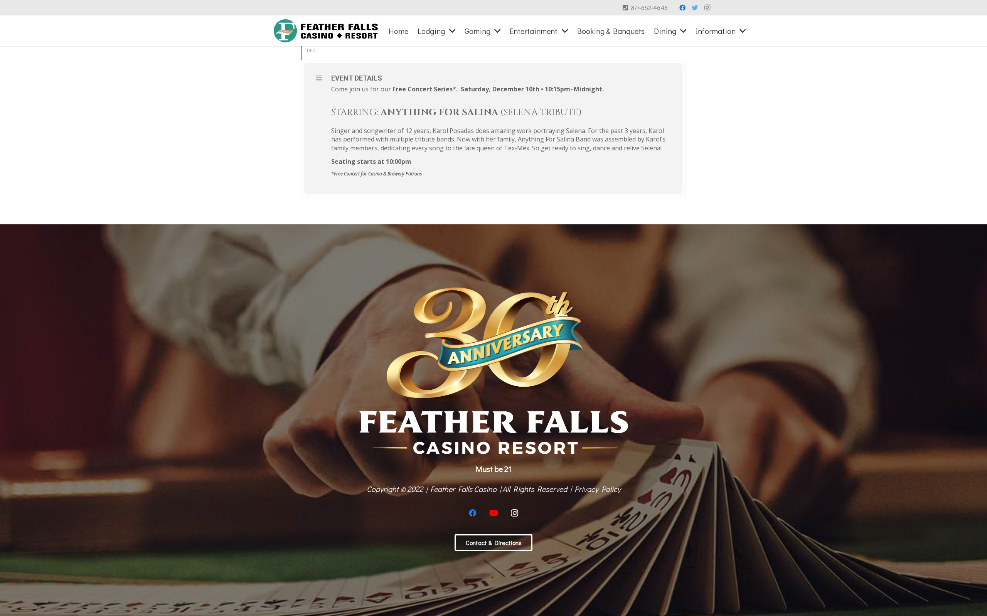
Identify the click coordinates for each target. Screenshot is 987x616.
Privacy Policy (597, 489)
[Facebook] (682, 8)
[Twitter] (695, 8)
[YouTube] (493, 513)
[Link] (326, 30)
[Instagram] (707, 8)
